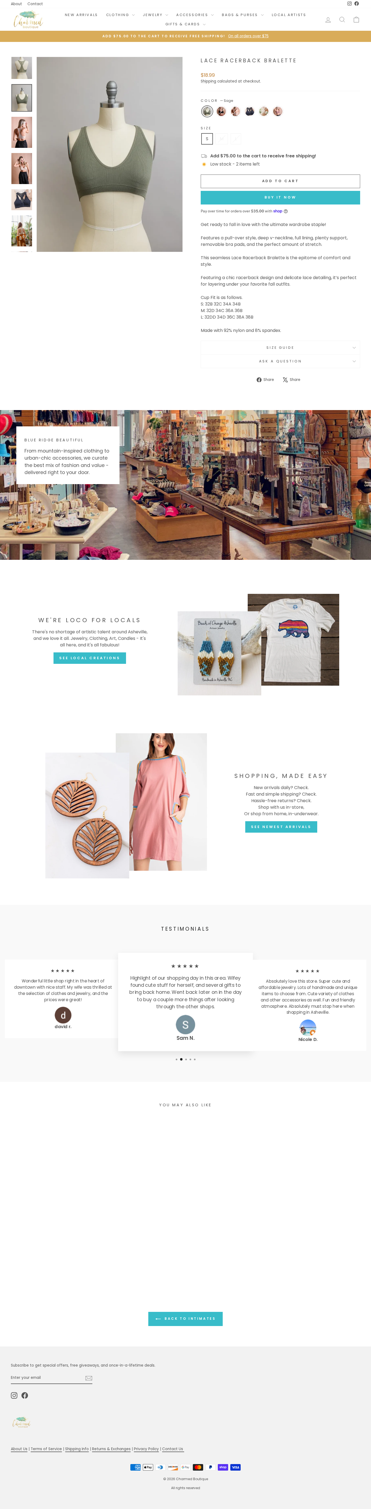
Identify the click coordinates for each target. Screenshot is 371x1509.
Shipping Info (77, 1449)
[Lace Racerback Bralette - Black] (41, 1266)
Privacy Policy (146, 1449)
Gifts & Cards (183, 24)
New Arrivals (81, 14)
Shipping (208, 81)
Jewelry (153, 14)
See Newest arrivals (281, 826)
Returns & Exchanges (111, 1449)
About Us (19, 1449)
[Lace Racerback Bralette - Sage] (34, 1266)
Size (206, 128)
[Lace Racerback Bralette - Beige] (48, 1266)
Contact (35, 4)
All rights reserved (185, 1488)
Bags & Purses (240, 14)
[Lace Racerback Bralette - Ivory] (63, 1266)
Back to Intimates (189, 1318)
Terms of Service (46, 1449)
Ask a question (280, 361)
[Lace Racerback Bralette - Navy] (56, 1266)
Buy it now (280, 197)
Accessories (193, 14)
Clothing (118, 14)
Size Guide (280, 347)
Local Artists (289, 14)
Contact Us (173, 1449)
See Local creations (89, 658)
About (16, 4)
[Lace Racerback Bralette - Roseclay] (70, 1266)
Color (217, 100)
